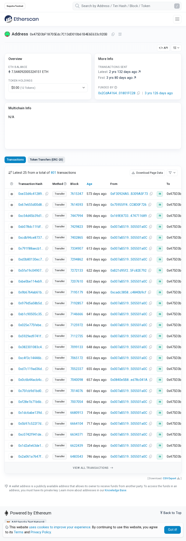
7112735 (76, 336)
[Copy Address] (113, 34)
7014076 (76, 391)
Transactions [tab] (15, 159)
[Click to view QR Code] (120, 34)
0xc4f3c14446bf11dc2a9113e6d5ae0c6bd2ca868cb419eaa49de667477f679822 (31, 358)
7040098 (76, 380)
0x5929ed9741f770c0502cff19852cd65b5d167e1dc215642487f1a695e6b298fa (31, 336)
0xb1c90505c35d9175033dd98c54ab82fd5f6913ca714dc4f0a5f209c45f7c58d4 (31, 314)
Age (89, 184)
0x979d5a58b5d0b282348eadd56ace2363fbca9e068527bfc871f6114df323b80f (31, 303)
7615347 (76, 194)
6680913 (76, 413)
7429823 (76, 227)
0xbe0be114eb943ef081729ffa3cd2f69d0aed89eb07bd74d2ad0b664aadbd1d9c (31, 281)
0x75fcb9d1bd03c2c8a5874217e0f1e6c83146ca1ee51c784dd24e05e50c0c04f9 (31, 391)
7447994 (76, 216)
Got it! (172, 530)
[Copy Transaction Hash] (47, 193)
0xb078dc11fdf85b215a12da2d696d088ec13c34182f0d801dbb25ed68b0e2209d (31, 227)
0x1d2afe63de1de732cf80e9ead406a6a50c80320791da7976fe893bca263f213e (31, 446)
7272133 (76, 271)
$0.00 (23, 88)
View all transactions (91, 467)
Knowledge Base (115, 490)
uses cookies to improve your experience (60, 527)
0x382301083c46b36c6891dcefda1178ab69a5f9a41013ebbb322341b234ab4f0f (31, 347)
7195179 (76, 292)
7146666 (76, 314)
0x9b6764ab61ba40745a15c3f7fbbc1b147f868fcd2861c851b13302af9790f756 (31, 292)
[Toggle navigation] (177, 19)
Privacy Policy (41, 532)
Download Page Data (149, 172)
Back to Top (172, 513)
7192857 (76, 303)
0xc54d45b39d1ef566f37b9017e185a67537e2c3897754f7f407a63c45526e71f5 (31, 216)
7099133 (76, 347)
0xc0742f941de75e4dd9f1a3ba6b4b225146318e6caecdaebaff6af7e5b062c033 (31, 435)
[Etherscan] (22, 19)
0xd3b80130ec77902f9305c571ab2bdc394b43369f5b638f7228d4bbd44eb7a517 (31, 259)
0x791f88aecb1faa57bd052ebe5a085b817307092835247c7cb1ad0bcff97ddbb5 (31, 249)
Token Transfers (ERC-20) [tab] (46, 159)
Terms (18, 532)
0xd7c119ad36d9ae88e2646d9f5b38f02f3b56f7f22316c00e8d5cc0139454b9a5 (31, 369)
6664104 (76, 424)
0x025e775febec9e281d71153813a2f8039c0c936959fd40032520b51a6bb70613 (31, 325)
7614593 (76, 205)
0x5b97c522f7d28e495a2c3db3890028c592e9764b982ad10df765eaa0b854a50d (31, 424)
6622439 (76, 446)
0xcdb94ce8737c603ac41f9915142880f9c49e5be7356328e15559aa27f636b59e (31, 238)
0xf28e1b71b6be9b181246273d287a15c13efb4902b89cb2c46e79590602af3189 (31, 402)
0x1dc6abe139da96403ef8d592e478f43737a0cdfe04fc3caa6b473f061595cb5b (31, 413)
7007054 (76, 402)
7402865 (76, 238)
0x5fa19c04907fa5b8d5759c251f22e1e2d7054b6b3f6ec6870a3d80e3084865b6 (31, 271)
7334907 (76, 249)
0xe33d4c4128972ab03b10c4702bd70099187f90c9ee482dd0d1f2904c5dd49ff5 (31, 194)
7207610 (76, 281)
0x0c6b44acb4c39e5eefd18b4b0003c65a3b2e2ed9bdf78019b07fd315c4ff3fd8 (31, 380)
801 (53, 173)
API (166, 48)
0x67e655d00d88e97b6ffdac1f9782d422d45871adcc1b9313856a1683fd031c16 (31, 205)
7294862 (76, 259)
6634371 (76, 435)
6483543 (76, 457)
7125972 (76, 325)
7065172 (76, 358)
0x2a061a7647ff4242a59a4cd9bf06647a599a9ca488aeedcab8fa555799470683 (31, 457)
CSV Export (169, 478)
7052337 (76, 369)
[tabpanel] (93, 320)
